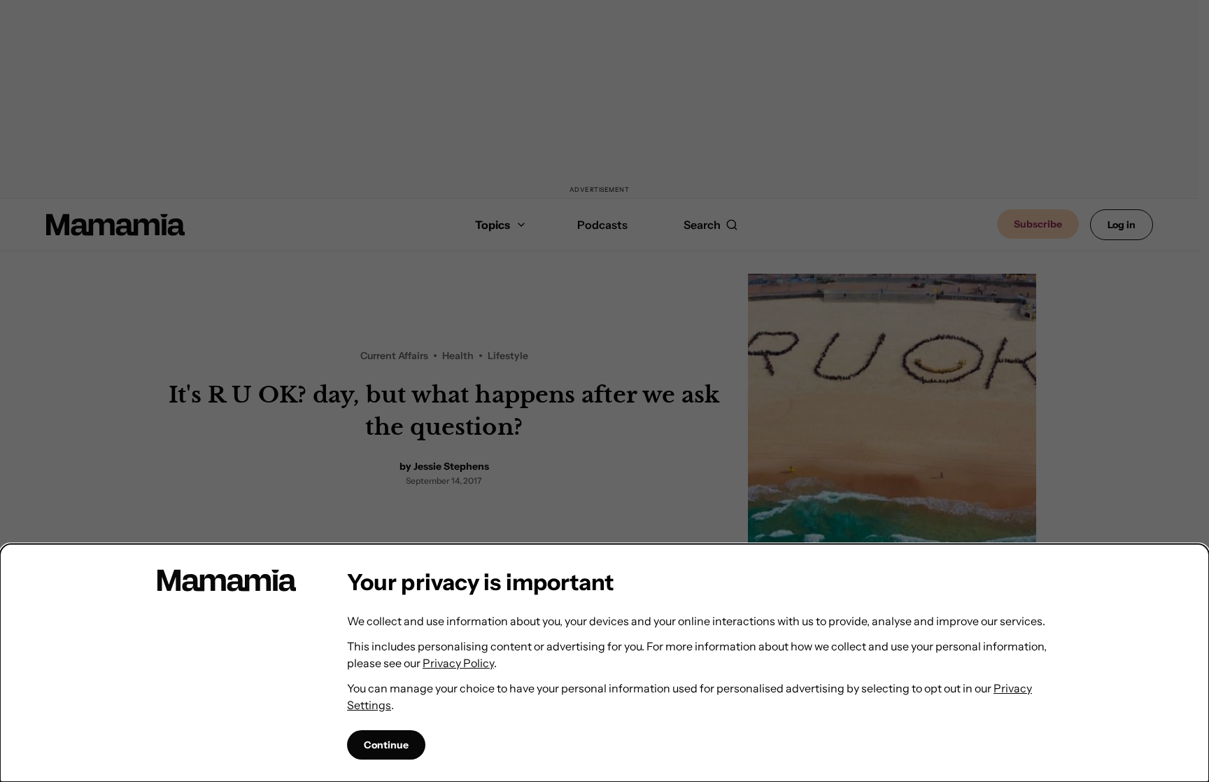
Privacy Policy (458, 663)
